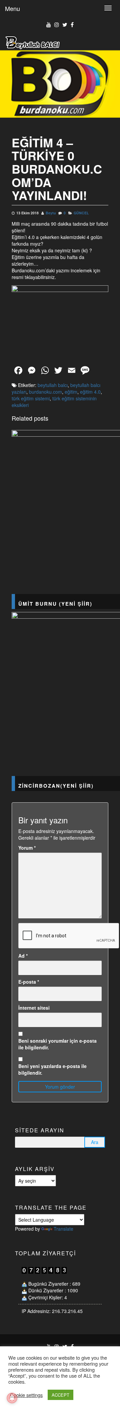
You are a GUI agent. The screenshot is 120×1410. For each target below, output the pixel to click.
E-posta (28, 981)
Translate (63, 1228)
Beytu (51, 212)
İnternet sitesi (34, 1007)
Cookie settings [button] (26, 1395)
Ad (23, 955)
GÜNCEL (81, 212)
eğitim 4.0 (90, 391)
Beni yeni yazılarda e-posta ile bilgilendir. (52, 1069)
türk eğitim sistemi (31, 398)
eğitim (71, 391)
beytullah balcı (53, 385)
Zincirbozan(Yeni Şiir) (56, 785)
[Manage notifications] (12, 1398)
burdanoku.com (45, 391)
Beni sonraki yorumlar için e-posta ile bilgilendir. (57, 1044)
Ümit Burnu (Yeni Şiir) (55, 603)
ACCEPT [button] (60, 1395)
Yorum (27, 847)
